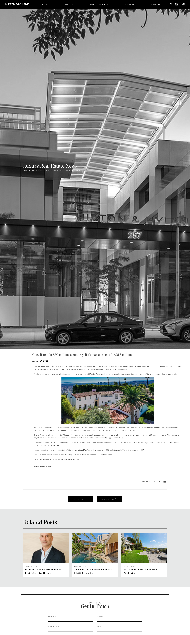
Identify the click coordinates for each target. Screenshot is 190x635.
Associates (69, 4)
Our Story (44, 4)
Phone (99, 626)
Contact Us (155, 4)
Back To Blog (82, 499)
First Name (52, 616)
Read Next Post (108, 499)
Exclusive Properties (99, 4)
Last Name (100, 616)
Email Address (53, 626)
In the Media (129, 4)
